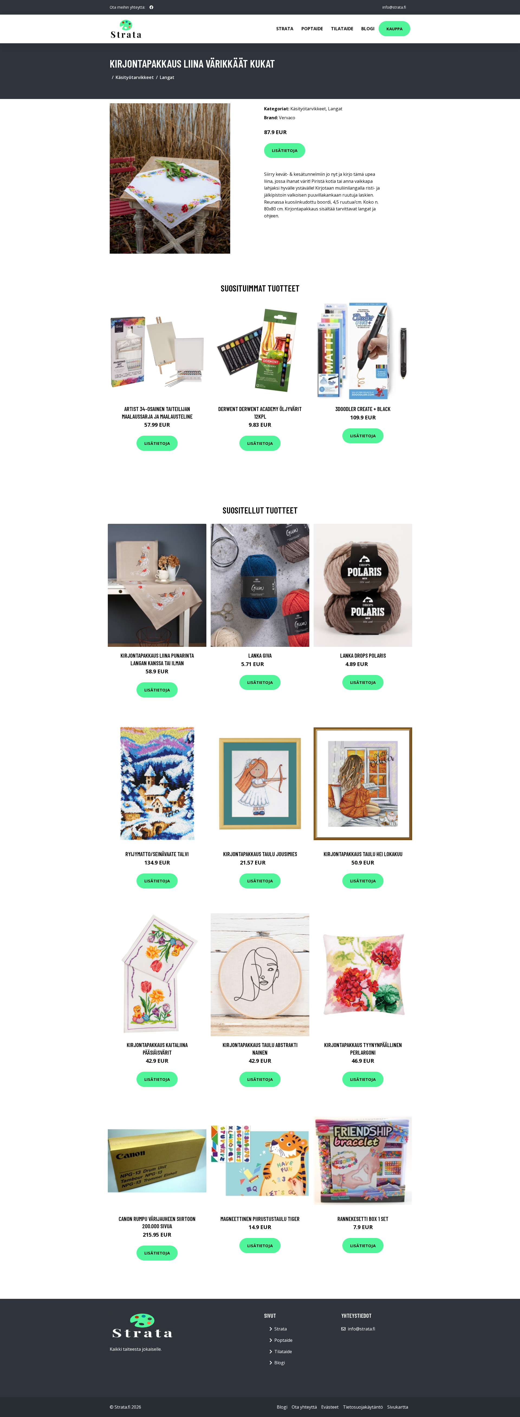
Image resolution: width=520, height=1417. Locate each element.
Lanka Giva (260, 655)
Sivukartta (397, 1407)
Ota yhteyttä (304, 1407)
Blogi (368, 29)
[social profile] (151, 7)
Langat (167, 77)
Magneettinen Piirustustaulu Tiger (260, 1218)
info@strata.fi (394, 7)
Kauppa (394, 28)
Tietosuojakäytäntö (363, 1407)
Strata (284, 29)
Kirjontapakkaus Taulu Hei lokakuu (363, 853)
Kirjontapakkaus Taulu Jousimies (260, 853)
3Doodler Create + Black (363, 408)
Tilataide (342, 29)
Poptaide (312, 29)
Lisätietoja (284, 150)
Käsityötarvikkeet (135, 77)
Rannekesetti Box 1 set (362, 1218)
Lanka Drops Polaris (363, 655)
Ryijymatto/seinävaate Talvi (157, 853)
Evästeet (330, 1407)
